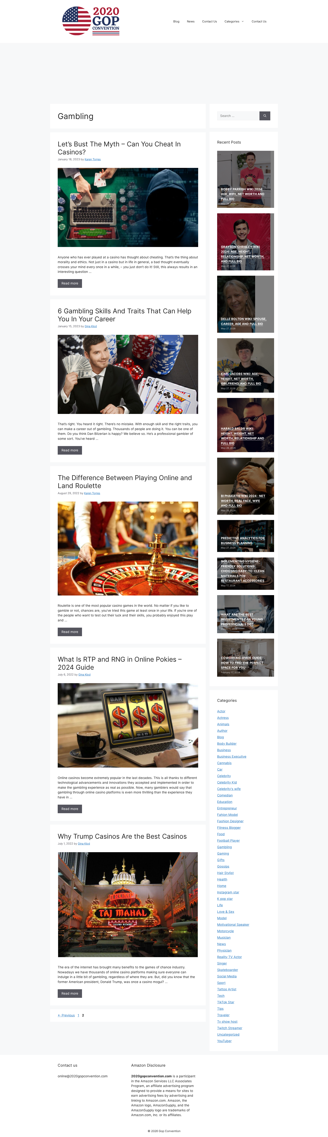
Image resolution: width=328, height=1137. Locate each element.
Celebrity (224, 776)
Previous (66, 1015)
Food (221, 834)
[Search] (264, 116)
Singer (222, 963)
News (191, 21)
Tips (220, 1009)
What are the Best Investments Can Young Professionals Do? (242, 619)
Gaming (223, 853)
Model (222, 918)
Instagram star (228, 892)
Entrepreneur (227, 808)
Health (222, 879)
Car (219, 769)
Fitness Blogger (229, 828)
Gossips (223, 866)
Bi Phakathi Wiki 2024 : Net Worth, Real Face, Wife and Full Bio (243, 500)
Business (224, 750)
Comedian (225, 795)
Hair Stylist (225, 873)
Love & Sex (225, 912)
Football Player (228, 840)
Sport (221, 983)
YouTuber (224, 1041)
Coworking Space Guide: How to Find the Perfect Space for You (242, 662)
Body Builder (227, 744)
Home (221, 886)
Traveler (223, 1015)
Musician (224, 937)
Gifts (221, 860)
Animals (223, 724)
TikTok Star (225, 1002)
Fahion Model (227, 815)
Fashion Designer (230, 821)
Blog (176, 21)
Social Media (227, 976)
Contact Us (209, 21)
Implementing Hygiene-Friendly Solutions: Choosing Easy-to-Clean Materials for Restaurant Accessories (242, 571)
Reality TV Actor (229, 957)
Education (224, 802)
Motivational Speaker (233, 925)
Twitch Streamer (229, 1028)
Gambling (224, 847)
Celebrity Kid (227, 782)
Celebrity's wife (229, 789)
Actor (221, 711)
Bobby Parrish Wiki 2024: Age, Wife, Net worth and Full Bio (242, 194)
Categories (232, 21)
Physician (224, 950)
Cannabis (224, 763)
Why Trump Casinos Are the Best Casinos (122, 836)
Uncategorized (228, 1034)
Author (222, 731)
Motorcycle (225, 931)
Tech (221, 996)
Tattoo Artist (226, 989)
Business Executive (231, 756)
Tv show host (227, 1021)
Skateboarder (227, 970)
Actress (223, 718)
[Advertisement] (164, 71)
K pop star (225, 899)
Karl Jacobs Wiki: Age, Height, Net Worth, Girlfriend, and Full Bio (241, 378)
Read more (70, 283)
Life (220, 905)
